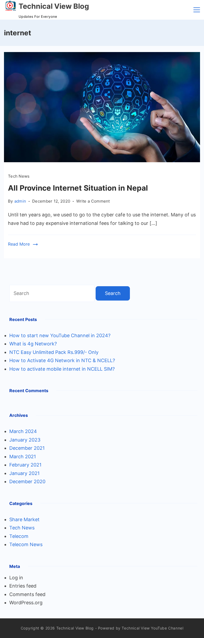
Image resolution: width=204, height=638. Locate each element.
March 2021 (22, 456)
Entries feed (22, 586)
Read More (19, 244)
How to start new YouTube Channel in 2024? (59, 335)
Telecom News (25, 544)
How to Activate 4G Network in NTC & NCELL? (62, 360)
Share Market (24, 519)
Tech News (19, 176)
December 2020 (27, 481)
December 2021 (27, 448)
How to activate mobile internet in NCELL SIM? (62, 369)
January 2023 (24, 440)
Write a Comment (93, 201)
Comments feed (27, 594)
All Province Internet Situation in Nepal (78, 187)
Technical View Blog (54, 6)
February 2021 (25, 465)
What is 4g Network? (33, 343)
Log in (16, 577)
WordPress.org (25, 602)
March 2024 (23, 431)
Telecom (18, 536)
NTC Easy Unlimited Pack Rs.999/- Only (54, 352)
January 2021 (24, 473)
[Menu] (196, 10)
